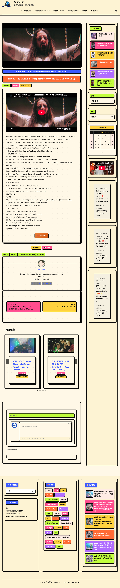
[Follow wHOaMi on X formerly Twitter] (36, 283)
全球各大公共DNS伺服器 (105, 35)
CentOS (49, 542)
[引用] (37, 438)
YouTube (40, 254)
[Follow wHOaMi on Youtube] (43, 283)
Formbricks (59, 495)
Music (13, 254)
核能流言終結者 (74, 11)
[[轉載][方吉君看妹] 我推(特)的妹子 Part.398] (93, 45)
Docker (55, 518)
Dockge (49, 528)
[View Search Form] (116, 11)
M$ (56, 532)
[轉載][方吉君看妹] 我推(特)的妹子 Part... (105, 44)
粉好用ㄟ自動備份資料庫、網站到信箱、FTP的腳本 (104, 83)
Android (58, 528)
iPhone (49, 490)
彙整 (92, 112)
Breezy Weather (52, 499)
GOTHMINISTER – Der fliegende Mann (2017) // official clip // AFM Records (21, 307)
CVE (48, 518)
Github (49, 532)
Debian (63, 499)
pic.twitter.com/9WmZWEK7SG (102, 298)
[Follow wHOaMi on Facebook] (32, 283)
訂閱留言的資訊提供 (13, 514)
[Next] (75, 361)
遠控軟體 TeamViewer (43, 11)
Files (56, 490)
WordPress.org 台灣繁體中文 (17, 517)
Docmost (65, 518)
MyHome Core (51, 509)
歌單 (85, 11)
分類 (92, 96)
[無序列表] (35, 438)
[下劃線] (27, 438)
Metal (5, 254)
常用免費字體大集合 (106, 62)
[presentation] (22, 347)
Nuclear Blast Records (27, 254)
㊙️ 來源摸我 (41, 235)
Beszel (57, 514)
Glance (49, 514)
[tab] (37, 390)
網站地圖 (95, 11)
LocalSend (50, 546)
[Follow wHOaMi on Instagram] (39, 283)
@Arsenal (100, 191)
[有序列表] (32, 438)
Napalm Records (52, 523)
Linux (63, 490)
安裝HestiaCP (59, 11)
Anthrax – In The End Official (65, 306)
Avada (62, 504)
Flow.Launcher (52, 504)
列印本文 (36, 247)
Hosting (58, 542)
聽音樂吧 (22, 71)
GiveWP (49, 495)
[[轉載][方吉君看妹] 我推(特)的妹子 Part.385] (93, 74)
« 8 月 (101, 152)
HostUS (67, 542)
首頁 (17, 71)
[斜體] (24, 438)
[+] (48, 438)
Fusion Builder (66, 523)
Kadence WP (76, 582)
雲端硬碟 (28, 11)
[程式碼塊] (40, 438)
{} (45, 438)
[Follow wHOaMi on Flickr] (47, 283)
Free (66, 528)
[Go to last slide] (7, 361)
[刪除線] (30, 438)
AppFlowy (63, 509)
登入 (7, 508)
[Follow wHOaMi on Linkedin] (50, 283)
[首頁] (21, 11)
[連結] (43, 438)
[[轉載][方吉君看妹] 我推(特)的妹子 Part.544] (93, 55)
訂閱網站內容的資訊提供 (14, 511)
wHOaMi (15, 85)
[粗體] (22, 438)
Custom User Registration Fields (58, 537)
